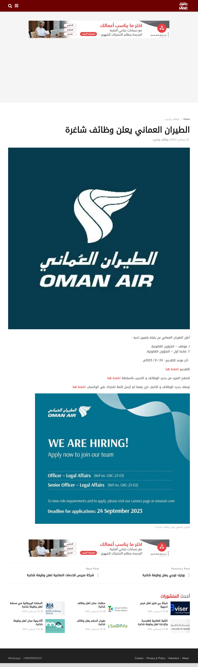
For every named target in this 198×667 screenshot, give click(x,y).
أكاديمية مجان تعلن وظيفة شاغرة (28, 622)
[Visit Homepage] (183, 6)
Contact (139, 658)
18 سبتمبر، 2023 (180, 139)
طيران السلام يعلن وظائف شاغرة (91, 622)
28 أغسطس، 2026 (157, 611)
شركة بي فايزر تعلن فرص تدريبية (154, 605)
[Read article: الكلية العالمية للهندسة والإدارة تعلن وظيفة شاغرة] (180, 626)
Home (186, 119)
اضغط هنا (172, 369)
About (185, 658)
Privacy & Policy (156, 658)
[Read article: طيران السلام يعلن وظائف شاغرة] (117, 626)
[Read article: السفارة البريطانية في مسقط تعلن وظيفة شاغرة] (55, 608)
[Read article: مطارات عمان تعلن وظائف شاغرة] (117, 608)
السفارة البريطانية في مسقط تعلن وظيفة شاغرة (26, 605)
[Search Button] (10, 6)
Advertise (173, 658)
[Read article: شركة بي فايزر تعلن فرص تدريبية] (180, 608)
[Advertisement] (99, 76)
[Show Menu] (16, 6)
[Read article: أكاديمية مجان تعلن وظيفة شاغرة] (55, 626)
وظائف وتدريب (172, 119)
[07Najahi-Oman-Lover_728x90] (99, 29)
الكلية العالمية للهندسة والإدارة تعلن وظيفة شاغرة (153, 622)
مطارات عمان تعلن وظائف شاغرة (91, 605)
